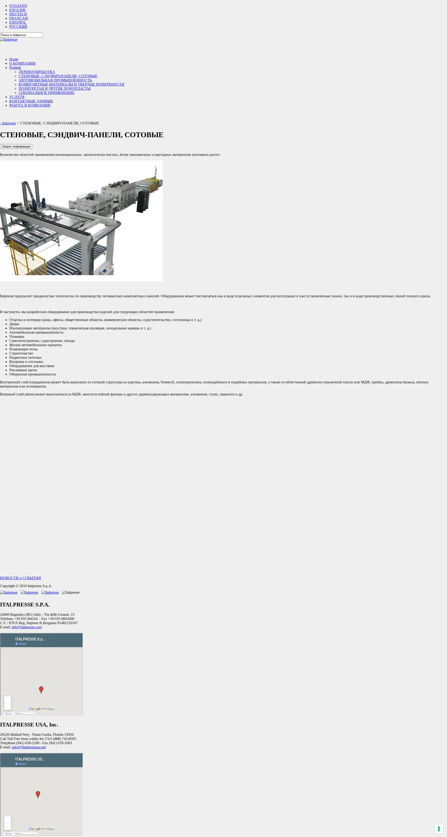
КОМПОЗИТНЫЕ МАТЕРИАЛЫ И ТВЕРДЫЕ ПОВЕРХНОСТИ (71, 84)
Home (13, 59)
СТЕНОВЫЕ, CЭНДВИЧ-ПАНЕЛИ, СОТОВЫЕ (58, 76)
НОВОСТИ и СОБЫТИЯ (20, 578)
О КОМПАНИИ (22, 63)
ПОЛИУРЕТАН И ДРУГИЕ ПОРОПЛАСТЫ (55, 88)
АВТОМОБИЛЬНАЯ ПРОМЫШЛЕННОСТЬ (55, 80)
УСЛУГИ (16, 97)
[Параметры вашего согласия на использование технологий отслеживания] (438, 828)
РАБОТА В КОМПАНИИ (30, 105)
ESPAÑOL (17, 22)
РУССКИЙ (18, 27)
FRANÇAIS (18, 18)
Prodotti (15, 68)
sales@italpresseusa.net (29, 747)
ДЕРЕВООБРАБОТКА (37, 72)
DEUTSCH (18, 14)
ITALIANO (18, 6)
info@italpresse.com (27, 627)
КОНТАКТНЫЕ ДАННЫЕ (31, 101)
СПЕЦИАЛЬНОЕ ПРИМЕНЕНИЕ (46, 93)
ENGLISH (17, 10)
